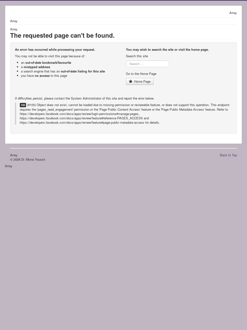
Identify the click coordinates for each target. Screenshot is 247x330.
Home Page (142, 81)
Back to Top (228, 155)
